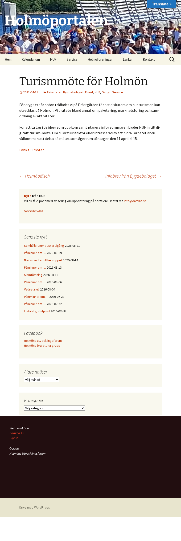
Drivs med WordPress (34, 507)
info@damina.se (135, 201)
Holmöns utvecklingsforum (43, 340)
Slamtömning (33, 275)
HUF (53, 59)
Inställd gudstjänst (37, 311)
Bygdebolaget (73, 92)
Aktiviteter (54, 92)
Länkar (128, 59)
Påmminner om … (36, 296)
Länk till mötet (31, 149)
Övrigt (106, 92)
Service (117, 92)
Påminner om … (35, 253)
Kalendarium (31, 59)
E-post (13, 438)
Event (89, 92)
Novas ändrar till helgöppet (43, 260)
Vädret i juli (31, 289)
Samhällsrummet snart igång (44, 245)
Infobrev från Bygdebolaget (133, 176)
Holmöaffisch (34, 176)
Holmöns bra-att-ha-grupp (42, 345)
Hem (8, 59)
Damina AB (16, 433)
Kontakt (149, 59)
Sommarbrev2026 (34, 211)
